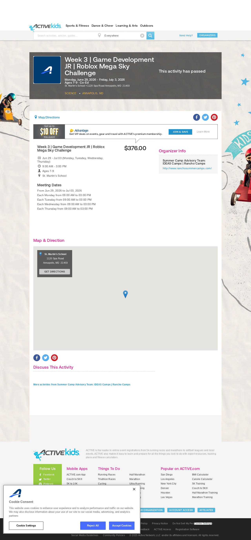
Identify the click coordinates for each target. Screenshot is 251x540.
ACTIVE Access (162, 529)
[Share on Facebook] (196, 117)
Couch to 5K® (74, 479)
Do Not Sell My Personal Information (193, 523)
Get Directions (54, 271)
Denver (165, 488)
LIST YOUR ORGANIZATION (146, 510)
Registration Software (187, 529)
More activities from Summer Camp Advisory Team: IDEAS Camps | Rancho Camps (81, 384)
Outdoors (146, 25)
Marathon (134, 479)
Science (70, 93)
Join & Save (180, 131)
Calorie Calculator (202, 479)
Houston (165, 492)
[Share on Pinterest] (214, 117)
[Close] (134, 489)
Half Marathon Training (205, 492)
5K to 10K (72, 483)
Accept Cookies (121, 525)
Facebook (48, 474)
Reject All (93, 525)
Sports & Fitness (77, 25)
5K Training (198, 483)
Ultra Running (137, 483)
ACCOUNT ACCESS (181, 510)
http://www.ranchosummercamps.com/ (187, 168)
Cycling (102, 483)
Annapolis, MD (92, 93)
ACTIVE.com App (76, 474)
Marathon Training (202, 497)
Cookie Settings (26, 525)
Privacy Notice (160, 523)
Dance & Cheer (102, 25)
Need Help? (186, 35)
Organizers (207, 35)
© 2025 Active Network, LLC (145, 535)
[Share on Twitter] (205, 117)
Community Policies (114, 535)
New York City (168, 483)
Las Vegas (166, 497)
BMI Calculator (200, 474)
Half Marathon (137, 474)
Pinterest (48, 483)
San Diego (167, 474)
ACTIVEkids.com (44, 25)
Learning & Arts (127, 25)
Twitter (47, 479)
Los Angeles (168, 479)
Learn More (203, 131)
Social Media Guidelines (84, 535)
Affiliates (206, 510)
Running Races (106, 474)
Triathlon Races (107, 479)
